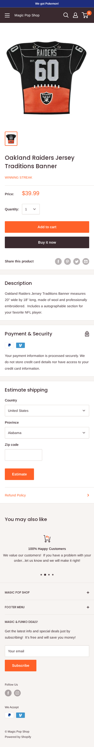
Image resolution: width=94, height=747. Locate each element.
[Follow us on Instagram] (17, 693)
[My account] (75, 15)
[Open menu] (7, 15)
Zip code (12, 445)
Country (11, 400)
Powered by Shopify (18, 737)
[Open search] (66, 15)
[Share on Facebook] (58, 261)
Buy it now (47, 242)
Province (12, 422)
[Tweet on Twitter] (76, 261)
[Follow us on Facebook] (8, 693)
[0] (85, 15)
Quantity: (12, 209)
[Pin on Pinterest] (67, 261)
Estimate (19, 474)
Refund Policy (15, 495)
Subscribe (20, 665)
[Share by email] (85, 261)
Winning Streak (18, 177)
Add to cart (47, 227)
